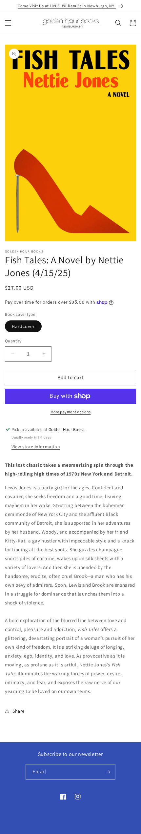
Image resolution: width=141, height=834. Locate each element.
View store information (35, 447)
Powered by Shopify (94, 828)
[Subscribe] (108, 772)
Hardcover (23, 326)
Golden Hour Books (60, 828)
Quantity (13, 341)
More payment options (70, 411)
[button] (8, 23)
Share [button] (18, 711)
